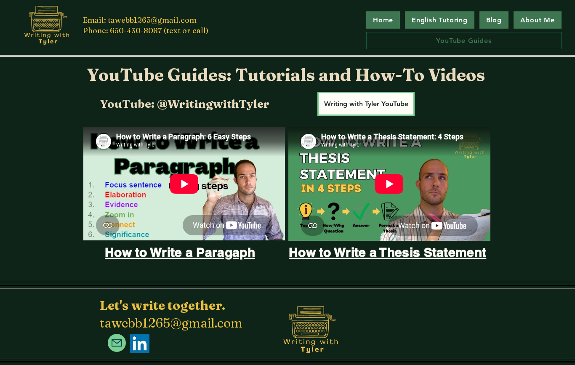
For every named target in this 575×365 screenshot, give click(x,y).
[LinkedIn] (139, 343)
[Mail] (117, 343)
